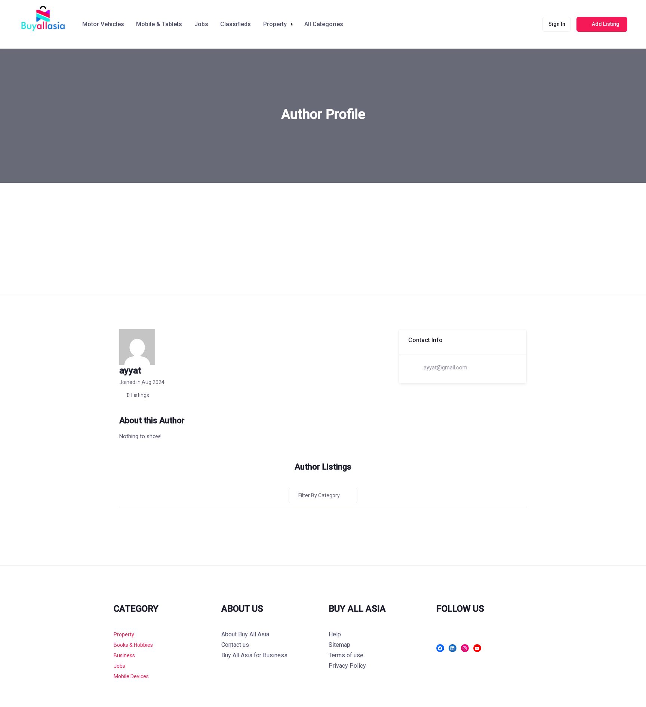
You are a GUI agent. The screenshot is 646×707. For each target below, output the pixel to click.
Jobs (201, 24)
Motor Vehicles (103, 24)
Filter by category (319, 495)
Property (124, 634)
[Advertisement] (323, 239)
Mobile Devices (131, 676)
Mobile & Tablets (159, 24)
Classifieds (235, 24)
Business (124, 655)
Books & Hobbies (133, 645)
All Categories (323, 24)
